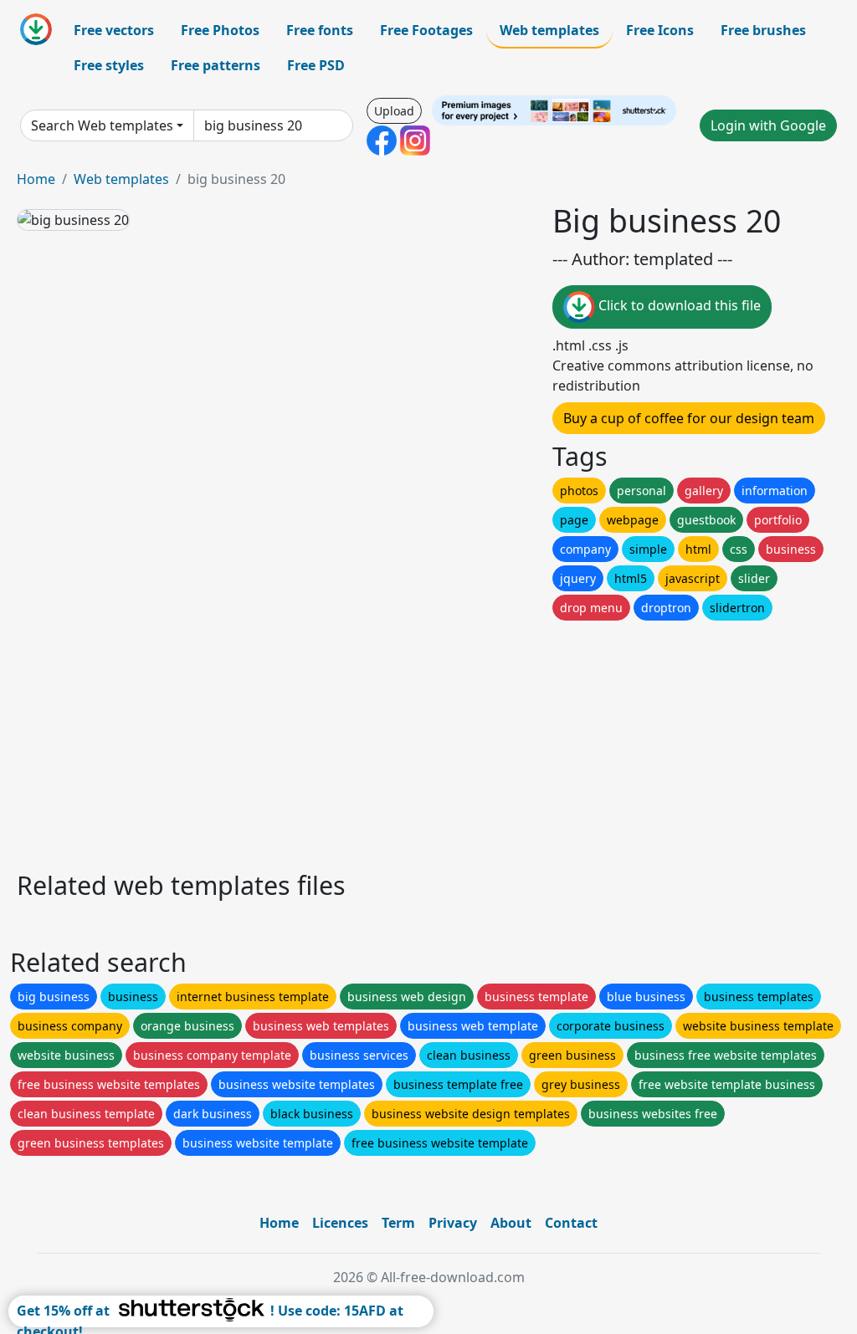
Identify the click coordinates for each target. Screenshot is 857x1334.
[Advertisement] (428, 741)
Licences (340, 1223)
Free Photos (220, 30)
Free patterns (215, 65)
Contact (571, 1223)
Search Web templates (102, 125)
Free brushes (763, 30)
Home (36, 179)
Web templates (549, 30)
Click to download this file (678, 305)
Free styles (109, 65)
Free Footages (426, 30)
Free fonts (319, 30)
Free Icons (660, 30)
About (510, 1223)
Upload (394, 111)
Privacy (452, 1223)
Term (398, 1223)
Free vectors (114, 30)
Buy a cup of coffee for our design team (688, 418)
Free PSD (316, 65)
